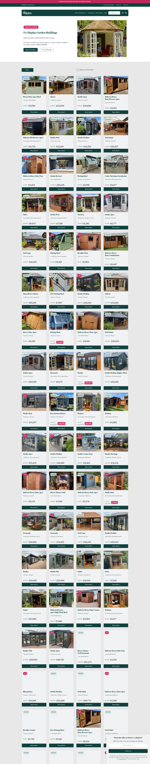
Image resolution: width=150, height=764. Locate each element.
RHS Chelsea (99, 13)
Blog (105, 13)
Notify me (128, 751)
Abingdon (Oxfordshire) (29, 100)
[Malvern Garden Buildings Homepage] (27, 13)
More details (34, 112)
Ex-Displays (91, 13)
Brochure (114, 13)
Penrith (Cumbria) (83, 100)
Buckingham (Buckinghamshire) (32, 141)
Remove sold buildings (86, 70)
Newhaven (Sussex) (56, 100)
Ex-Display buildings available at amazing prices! (75, 1)
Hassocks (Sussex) (56, 297)
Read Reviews (31, 5)
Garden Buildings (79, 13)
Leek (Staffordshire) (56, 179)
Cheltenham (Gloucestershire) (59, 256)
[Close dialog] (148, 736)
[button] (126, 13)
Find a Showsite (47, 50)
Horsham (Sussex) (110, 259)
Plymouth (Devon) (110, 102)
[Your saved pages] (123, 13)
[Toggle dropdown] (85, 13)
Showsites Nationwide (108, 5)
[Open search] (126, 13)
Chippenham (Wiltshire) (111, 417)
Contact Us (125, 5)
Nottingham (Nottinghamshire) (113, 179)
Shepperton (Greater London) (86, 218)
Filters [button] (27, 70)
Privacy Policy (122, 759)
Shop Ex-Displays (30, 50)
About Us (118, 5)
